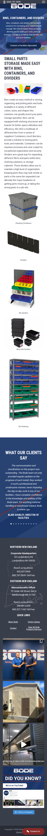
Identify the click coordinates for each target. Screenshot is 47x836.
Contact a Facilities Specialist (23, 45)
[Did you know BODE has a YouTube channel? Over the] (23, 787)
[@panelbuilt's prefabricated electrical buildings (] (23, 701)
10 (33, 523)
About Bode (13, 622)
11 (36, 523)
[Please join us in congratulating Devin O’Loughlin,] (23, 659)
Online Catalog (34, 622)
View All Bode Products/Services (34, 628)
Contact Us (35, 831)
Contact (13, 628)
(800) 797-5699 (13, 2)
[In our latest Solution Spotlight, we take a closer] (23, 744)
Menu (43, 2)
